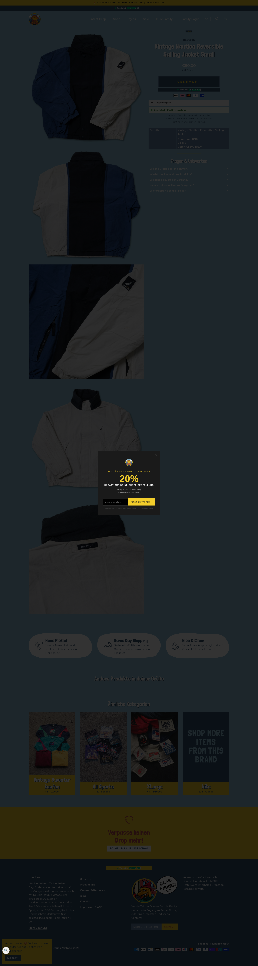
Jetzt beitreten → (142, 502)
